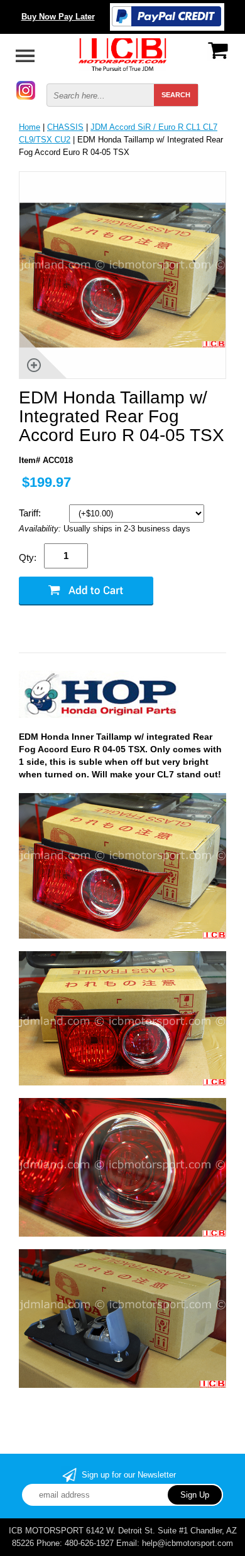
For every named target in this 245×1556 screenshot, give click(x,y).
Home (29, 127)
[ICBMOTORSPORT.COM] (122, 53)
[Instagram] (25, 89)
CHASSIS (65, 127)
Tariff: (31, 513)
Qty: (27, 557)
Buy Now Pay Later (58, 16)
